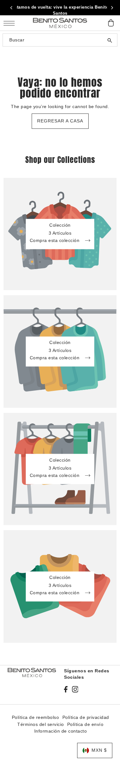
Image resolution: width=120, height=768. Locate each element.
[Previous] (11, 7)
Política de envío (85, 724)
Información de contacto (60, 731)
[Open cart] (111, 23)
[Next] (111, 7)
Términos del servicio (40, 724)
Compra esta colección (55, 240)
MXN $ (99, 750)
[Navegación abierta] (11, 23)
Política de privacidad (85, 717)
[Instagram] (75, 689)
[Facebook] (66, 689)
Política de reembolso (35, 717)
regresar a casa (60, 121)
